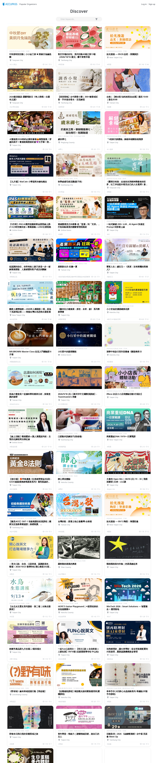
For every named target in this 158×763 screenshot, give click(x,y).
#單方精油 (13, 659)
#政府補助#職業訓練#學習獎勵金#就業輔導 (74, 277)
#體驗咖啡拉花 (15, 362)
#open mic (111, 489)
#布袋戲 (61, 531)
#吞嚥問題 (62, 447)
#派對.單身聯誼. (15, 149)
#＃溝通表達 (63, 404)
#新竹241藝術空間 (114, 319)
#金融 (109, 744)
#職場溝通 (13, 447)
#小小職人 (13, 64)
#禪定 (60, 489)
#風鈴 (109, 701)
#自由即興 (62, 616)
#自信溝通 (62, 659)
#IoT (109, 616)
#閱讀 (109, 192)
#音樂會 (110, 362)
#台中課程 (13, 531)
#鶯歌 (109, 531)
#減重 (60, 234)
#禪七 (60, 149)
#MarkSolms (14, 404)
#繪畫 (109, 107)
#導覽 (109, 64)
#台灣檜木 (62, 574)
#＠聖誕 (61, 192)
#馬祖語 (13, 701)
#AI (11, 234)
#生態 (12, 616)
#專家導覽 (62, 319)
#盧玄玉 (110, 277)
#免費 (12, 744)
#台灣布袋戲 (14, 107)
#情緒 (60, 744)
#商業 (109, 447)
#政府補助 (62, 701)
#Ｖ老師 (110, 149)
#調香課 (61, 107)
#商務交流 (13, 277)
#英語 (12, 574)
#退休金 (110, 659)
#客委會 (61, 64)
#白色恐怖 (13, 319)
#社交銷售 (13, 489)
